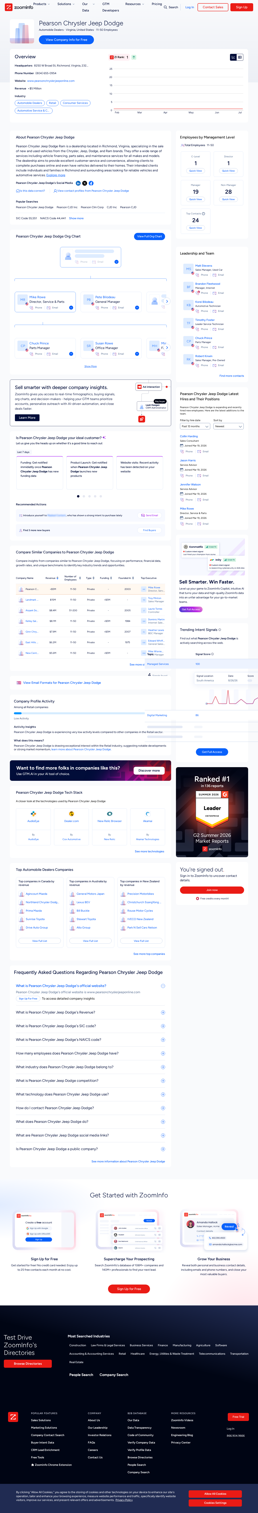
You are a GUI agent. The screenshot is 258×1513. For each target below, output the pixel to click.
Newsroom (178, 1427)
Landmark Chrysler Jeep (32, 599)
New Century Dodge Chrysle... (32, 653)
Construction (77, 1345)
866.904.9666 (236, 1435)
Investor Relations (99, 1435)
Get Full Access (191, 609)
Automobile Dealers (29, 103)
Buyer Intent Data (42, 1442)
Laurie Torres (155, 608)
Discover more (149, 770)
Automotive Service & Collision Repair (35, 110)
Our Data (133, 1420)
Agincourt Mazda (36, 894)
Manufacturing (182, 1345)
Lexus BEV (83, 902)
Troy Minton (154, 598)
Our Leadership (97, 1427)
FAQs (91, 1442)
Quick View (195, 170)
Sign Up (242, 7)
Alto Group (83, 927)
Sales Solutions (41, 1420)
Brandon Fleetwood (207, 284)
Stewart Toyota (86, 919)
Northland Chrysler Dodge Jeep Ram (43, 902)
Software (221, 1345)
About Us (94, 1420)
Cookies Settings (215, 1503)
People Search (81, 1375)
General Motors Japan (90, 894)
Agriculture (203, 1345)
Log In (189, 7)
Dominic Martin (156, 619)
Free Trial (238, 1417)
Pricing (157, 4)
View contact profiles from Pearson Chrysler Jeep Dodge (93, 190)
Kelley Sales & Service (32, 621)
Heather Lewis (156, 630)
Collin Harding (189, 436)
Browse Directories (28, 1364)
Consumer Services (75, 103)
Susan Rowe (104, 343)
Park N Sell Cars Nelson (142, 927)
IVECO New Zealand (140, 919)
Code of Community (141, 1435)
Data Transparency (140, 1427)
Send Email (152, 515)
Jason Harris (188, 460)
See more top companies (149, 954)
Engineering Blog (182, 1435)
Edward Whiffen (156, 640)
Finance (163, 1345)
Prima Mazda (34, 910)
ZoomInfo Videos (182, 1420)
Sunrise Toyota (35, 919)
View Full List (39, 941)
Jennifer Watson (190, 484)
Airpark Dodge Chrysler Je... (32, 610)
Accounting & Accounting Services (91, 1353)
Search (173, 7)
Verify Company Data (141, 1442)
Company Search (114, 1375)
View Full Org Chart (149, 236)
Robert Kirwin (203, 356)
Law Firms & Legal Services (108, 1345)
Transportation (239, 1353)
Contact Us (95, 1457)
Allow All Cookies (215, 1494)
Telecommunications (212, 1353)
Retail (52, 103)
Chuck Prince (39, 343)
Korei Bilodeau (204, 302)
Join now (212, 890)
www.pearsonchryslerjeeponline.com (51, 81)
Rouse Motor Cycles (140, 910)
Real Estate (76, 1362)
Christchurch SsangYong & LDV (144, 902)
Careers (93, 1450)
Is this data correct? (32, 190)
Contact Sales (213, 7)
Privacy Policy (124, 1500)
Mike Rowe (37, 297)
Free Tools (37, 1457)
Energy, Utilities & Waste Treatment (172, 1353)
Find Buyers (149, 530)
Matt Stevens (203, 265)
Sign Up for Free (129, 1289)
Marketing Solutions (44, 1427)
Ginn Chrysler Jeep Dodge (32, 631)
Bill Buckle (83, 910)
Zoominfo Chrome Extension (53, 1465)
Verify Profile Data (139, 1450)
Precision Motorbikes (140, 894)
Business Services (141, 1345)
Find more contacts (232, 376)
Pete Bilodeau (105, 297)
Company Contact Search (47, 1435)
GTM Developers (110, 7)
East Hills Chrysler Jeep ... (32, 642)
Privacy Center (180, 1442)
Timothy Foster (205, 320)
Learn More (27, 418)
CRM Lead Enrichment (45, 1450)
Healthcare (138, 1353)
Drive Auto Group (37, 927)
